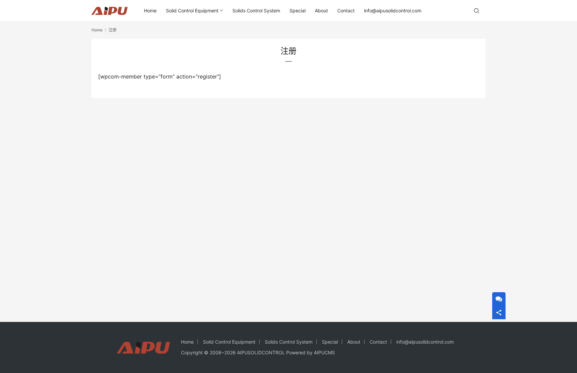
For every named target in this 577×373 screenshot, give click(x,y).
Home (150, 10)
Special (298, 10)
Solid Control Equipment (192, 10)
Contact (346, 10)
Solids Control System (256, 10)
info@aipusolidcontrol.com (392, 10)
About (321, 10)
